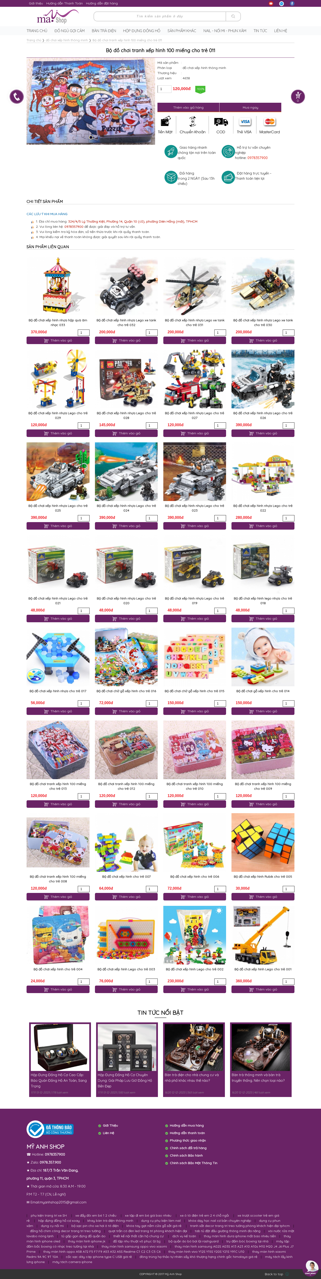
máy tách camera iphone (72, 1262)
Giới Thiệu (110, 1125)
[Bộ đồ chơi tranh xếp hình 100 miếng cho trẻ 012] (126, 750)
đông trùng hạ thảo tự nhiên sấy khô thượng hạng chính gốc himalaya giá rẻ (198, 1257)
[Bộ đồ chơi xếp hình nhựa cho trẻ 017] (58, 657)
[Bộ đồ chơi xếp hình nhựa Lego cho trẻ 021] (58, 564)
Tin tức (260, 30)
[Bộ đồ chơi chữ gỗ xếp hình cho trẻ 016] (126, 657)
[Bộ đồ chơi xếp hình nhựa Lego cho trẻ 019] (194, 564)
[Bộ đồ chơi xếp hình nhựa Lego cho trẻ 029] (58, 379)
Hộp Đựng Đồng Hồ (141, 30)
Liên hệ (280, 30)
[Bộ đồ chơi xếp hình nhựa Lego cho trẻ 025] (58, 471)
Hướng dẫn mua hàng (187, 1125)
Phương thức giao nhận (188, 1140)
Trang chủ (37, 30)
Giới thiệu (36, 3)
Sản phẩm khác (182, 30)
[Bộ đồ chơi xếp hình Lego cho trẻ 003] (126, 935)
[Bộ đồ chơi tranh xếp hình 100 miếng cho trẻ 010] (194, 750)
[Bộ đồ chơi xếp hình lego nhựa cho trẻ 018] (262, 564)
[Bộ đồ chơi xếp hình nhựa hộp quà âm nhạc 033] (58, 286)
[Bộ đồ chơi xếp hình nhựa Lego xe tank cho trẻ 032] (126, 286)
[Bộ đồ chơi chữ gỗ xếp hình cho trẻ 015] (194, 657)
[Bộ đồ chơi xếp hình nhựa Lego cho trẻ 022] (262, 471)
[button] (91, 137)
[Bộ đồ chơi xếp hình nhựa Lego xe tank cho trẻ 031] (194, 286)
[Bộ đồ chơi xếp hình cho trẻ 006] (194, 842)
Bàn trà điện (104, 30)
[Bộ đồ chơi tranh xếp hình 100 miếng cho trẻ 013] (58, 750)
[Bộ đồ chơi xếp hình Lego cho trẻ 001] (262, 935)
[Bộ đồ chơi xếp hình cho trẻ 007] (126, 842)
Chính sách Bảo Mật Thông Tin (193, 1163)
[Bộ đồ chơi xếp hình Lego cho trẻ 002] (194, 935)
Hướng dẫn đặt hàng (102, 3)
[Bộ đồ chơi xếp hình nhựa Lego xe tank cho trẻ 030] (262, 286)
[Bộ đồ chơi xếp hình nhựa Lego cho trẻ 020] (126, 564)
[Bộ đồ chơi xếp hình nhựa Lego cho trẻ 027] (194, 379)
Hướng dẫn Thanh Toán (64, 3)
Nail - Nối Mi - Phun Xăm (225, 30)
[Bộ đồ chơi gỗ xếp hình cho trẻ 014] (262, 657)
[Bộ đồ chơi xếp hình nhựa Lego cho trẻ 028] (126, 379)
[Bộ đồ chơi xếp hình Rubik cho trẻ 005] (262, 842)
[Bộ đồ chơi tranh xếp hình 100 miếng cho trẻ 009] (262, 750)
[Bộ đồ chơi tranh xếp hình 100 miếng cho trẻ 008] (58, 842)
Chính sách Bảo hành (186, 1155)
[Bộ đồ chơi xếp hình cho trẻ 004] (58, 935)
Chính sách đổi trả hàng (188, 1148)
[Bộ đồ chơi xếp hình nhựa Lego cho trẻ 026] (262, 379)
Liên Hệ (108, 1133)
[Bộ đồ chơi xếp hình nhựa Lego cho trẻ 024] (126, 471)
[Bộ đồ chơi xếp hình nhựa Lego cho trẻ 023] (194, 471)
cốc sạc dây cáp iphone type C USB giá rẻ (99, 1257)
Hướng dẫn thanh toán (187, 1133)
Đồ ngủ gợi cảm (70, 30)
